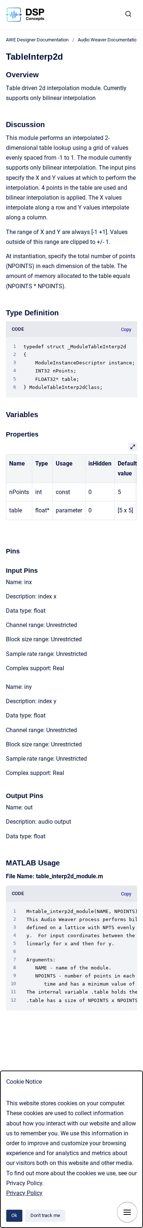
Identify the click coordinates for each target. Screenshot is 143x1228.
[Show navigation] (127, 1212)
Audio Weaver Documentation (108, 39)
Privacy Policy (24, 1193)
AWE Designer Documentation (37, 39)
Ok (14, 1215)
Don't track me (45, 1215)
